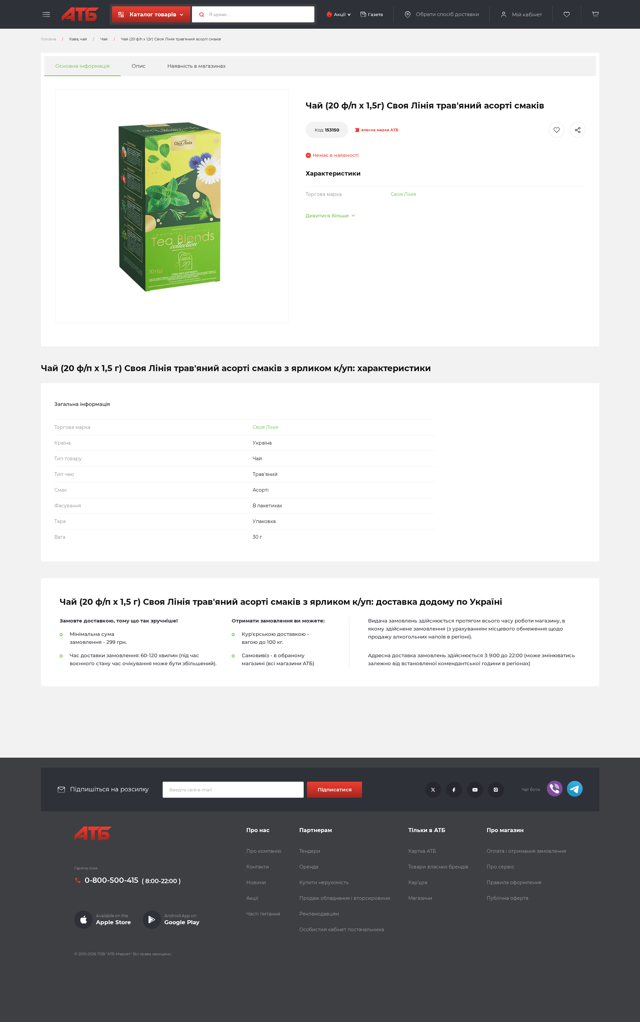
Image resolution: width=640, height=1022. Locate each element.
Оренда (308, 867)
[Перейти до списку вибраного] (567, 14)
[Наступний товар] (563, 489)
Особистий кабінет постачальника (341, 930)
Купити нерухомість (324, 882)
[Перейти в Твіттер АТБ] (433, 790)
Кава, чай (78, 39)
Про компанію (263, 851)
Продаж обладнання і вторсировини (344, 898)
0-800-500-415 (111, 880)
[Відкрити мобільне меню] (46, 15)
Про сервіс (500, 867)
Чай (104, 39)
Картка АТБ (422, 851)
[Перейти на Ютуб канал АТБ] (475, 790)
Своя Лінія (403, 194)
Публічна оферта (507, 898)
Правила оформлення (514, 882)
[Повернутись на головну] (80, 14)
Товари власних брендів (438, 867)
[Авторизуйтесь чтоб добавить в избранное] (557, 130)
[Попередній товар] (77, 489)
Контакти (257, 867)
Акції (252, 898)
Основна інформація (82, 66)
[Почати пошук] (199, 14)
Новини (256, 882)
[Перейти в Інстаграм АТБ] (496, 790)
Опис (138, 66)
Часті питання (263, 914)
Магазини (420, 898)
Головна (48, 39)
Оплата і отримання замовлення (526, 851)
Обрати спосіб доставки (447, 14)
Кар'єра (417, 882)
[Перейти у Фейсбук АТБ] (454, 790)
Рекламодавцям (319, 914)
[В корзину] (595, 14)
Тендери (309, 851)
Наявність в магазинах (196, 66)
